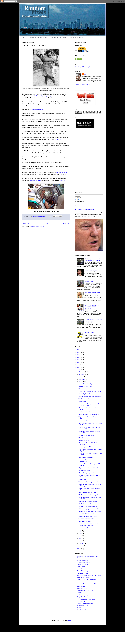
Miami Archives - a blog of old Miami (87, 584)
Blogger (70, 620)
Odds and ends (83, 421)
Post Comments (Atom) (37, 226)
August (81, 381)
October (81, 376)
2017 (79, 350)
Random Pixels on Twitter (58, 37)
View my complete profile (82, 84)
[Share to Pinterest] (61, 216)
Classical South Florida (83, 562)
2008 (79, 549)
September (82, 379)
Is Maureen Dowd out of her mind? (89, 516)
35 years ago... (83, 479)
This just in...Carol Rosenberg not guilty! (90, 511)
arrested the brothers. (37, 109)
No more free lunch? (84, 470)
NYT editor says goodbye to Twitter (89, 509)
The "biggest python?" (85, 521)
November (82, 374)
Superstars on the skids (85, 527)
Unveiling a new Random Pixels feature (90, 396)
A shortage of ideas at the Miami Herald (90, 391)
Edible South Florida (83, 569)
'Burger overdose (83, 389)
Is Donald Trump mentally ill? (85, 209)
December (82, 372)
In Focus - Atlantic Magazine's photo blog (89, 575)
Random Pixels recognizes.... (87, 435)
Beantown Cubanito (82, 560)
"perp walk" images (35, 180)
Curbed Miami (81, 566)
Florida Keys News (82, 573)
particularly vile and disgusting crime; (40, 96)
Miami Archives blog (76, 37)
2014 (79, 357)
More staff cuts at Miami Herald (88, 501)
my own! (62, 180)
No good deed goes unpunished (90, 332)
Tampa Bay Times (82, 597)
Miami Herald (81, 586)
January (81, 545)
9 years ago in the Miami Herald (88, 447)
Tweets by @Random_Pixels (83, 67)
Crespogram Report (82, 564)
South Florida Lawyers (83, 594)
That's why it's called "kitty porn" (88, 492)
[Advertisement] (89, 162)
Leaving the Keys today (85, 386)
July (80, 531)
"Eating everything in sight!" (86, 518)
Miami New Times (82, 588)
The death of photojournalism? (87, 473)
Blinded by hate (88, 281)
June (80, 533)
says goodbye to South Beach (93, 320)
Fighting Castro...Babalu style (92, 270)
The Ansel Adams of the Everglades (89, 495)
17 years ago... (83, 401)
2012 (79, 362)
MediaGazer (80, 581)
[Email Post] (49, 216)
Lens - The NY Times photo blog (86, 579)
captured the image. (62, 172)
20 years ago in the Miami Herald (88, 468)
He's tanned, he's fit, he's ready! (88, 412)
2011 (78, 364)
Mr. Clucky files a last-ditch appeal (88, 504)
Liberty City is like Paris (85, 394)
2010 (79, 367)
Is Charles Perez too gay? (86, 513)
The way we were (84, 440)
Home (23, 37)
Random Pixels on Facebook (37, 37)
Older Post (66, 223)
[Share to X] (57, 216)
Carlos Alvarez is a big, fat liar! (87, 384)
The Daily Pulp (81, 601)
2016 (79, 352)
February (82, 543)
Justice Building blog (83, 577)
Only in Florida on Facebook (85, 590)
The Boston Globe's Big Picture (86, 599)
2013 (79, 359)
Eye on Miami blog (82, 571)
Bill (85, 74)
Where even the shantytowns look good (90, 482)
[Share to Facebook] (59, 216)
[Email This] (54, 216)
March (81, 540)
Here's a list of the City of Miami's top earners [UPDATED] (91, 306)
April (80, 538)
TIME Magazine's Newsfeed (85, 603)
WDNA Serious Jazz (82, 605)
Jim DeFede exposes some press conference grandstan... (88, 524)
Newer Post (26, 223)
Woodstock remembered (86, 457)
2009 (79, 369)
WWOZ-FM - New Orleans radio (86, 610)
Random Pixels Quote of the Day (88, 506)
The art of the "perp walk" (86, 438)
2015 (79, 354)
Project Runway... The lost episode (89, 414)
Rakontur (79, 592)
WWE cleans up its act (85, 399)
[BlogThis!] (56, 216)
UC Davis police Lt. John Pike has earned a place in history (92, 259)
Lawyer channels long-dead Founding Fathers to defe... (89, 404)
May (80, 536)
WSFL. (59, 139)
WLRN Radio (80, 608)
